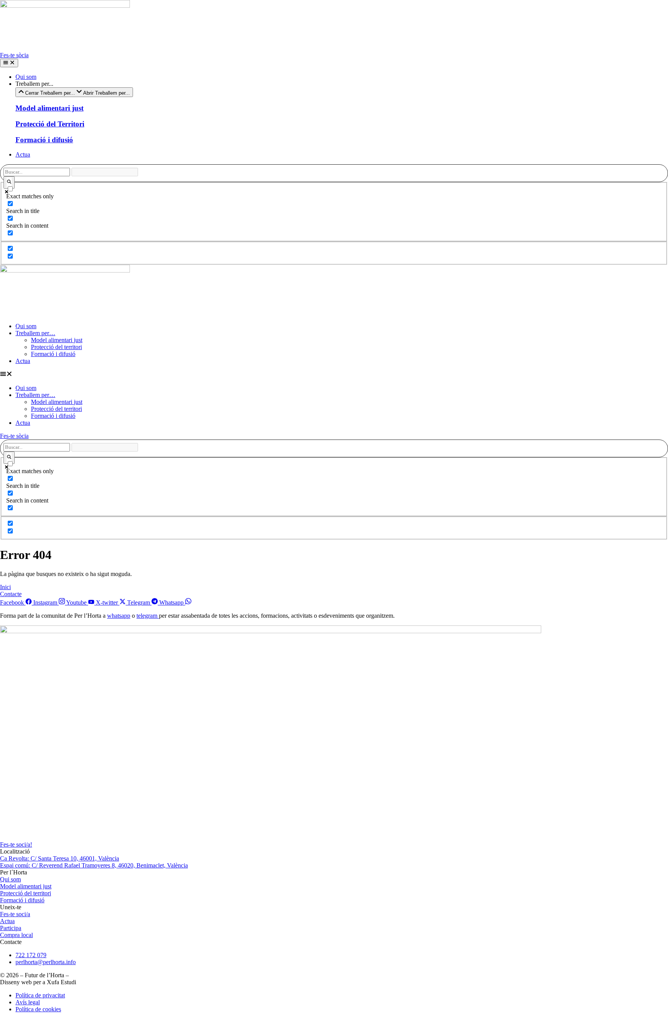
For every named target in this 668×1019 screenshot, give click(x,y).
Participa (10, 928)
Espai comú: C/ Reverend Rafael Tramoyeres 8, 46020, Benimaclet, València (94, 865)
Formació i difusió (53, 354)
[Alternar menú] (9, 63)
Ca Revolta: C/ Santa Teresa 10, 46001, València (59, 858)
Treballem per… (35, 333)
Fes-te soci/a (15, 914)
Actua (22, 361)
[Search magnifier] (9, 182)
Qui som (25, 326)
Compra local (16, 935)
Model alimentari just (56, 340)
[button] (334, 374)
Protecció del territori (56, 347)
